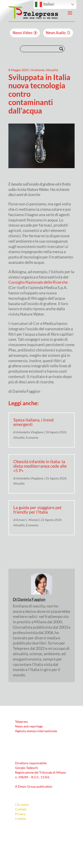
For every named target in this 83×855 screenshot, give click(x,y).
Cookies (20, 818)
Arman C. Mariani (27, 520)
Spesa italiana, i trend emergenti (33, 422)
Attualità (52, 70)
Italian (48, 4)
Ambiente (37, 70)
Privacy (20, 814)
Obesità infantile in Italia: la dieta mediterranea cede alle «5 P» (40, 466)
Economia (32, 437)
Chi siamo (22, 804)
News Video (22, 32)
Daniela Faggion (31, 599)
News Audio (56, 32)
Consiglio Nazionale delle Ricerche (38, 282)
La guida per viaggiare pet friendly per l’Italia (37, 509)
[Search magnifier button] (61, 49)
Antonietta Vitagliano (29, 432)
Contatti (21, 809)
